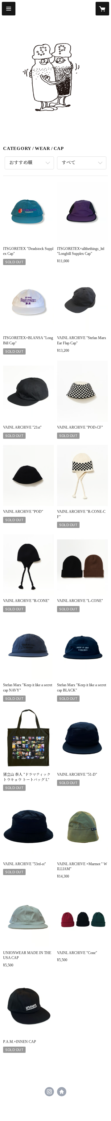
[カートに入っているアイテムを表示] (102, 8)
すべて (69, 162)
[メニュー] (8, 8)
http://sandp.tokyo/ (61, 1091)
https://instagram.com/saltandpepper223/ (49, 1091)
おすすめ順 (20, 162)
